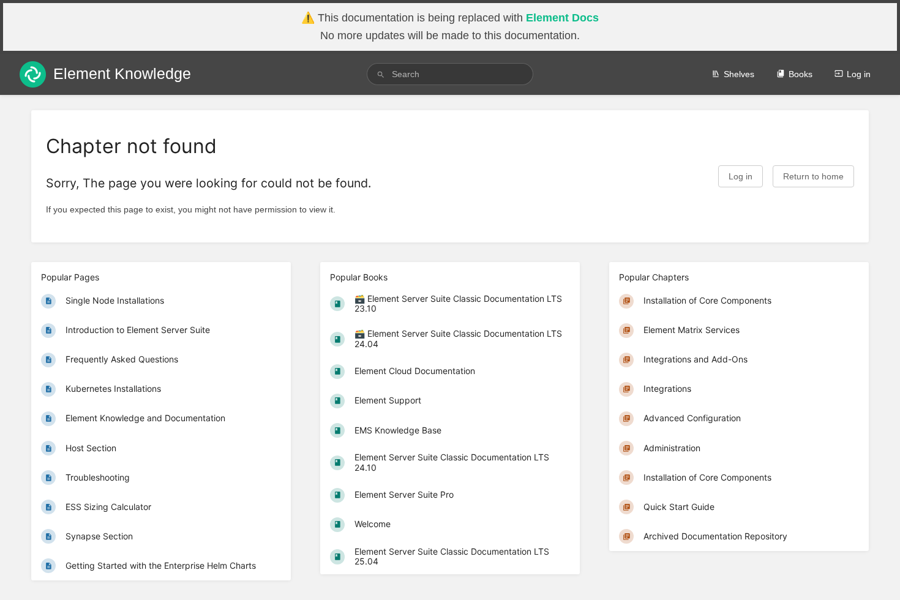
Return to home (813, 176)
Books (800, 74)
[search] (450, 74)
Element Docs (562, 18)
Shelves (739, 74)
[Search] (381, 74)
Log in (859, 74)
